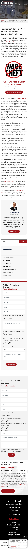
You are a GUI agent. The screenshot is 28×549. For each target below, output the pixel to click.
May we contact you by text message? (13, 315)
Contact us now (5, 484)
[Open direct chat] (24, 537)
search (23, 241)
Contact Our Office (14, 530)
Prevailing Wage (7, 266)
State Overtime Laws (8, 272)
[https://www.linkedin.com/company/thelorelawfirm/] (16, 514)
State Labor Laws (14, 532)
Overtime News (7, 263)
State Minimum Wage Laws (10, 269)
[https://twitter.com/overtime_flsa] (12, 514)
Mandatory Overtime (8, 257)
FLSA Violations (7, 254)
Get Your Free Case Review (14, 92)
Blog (6, 20)
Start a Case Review (8, 491)
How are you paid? (8, 347)
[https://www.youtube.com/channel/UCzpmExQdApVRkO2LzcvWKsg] (19, 514)
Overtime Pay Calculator (14, 525)
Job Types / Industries (14, 534)
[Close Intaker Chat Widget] (26, 537)
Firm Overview (14, 527)
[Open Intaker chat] (11, 548)
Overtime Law (6, 260)
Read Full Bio (14, 231)
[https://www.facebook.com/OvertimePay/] (8, 514)
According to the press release (13, 42)
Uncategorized (7, 275)
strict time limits (8, 181)
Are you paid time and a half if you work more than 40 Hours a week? (13, 339)
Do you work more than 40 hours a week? (14, 331)
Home (2, 20)
